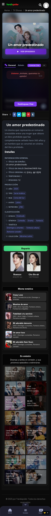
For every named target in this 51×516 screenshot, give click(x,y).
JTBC (21, 207)
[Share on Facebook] (14, 114)
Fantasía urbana (32, 228)
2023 (16, 189)
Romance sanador (14, 232)
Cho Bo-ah (34, 274)
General (12, 65)
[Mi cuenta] (46, 5)
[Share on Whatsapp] (24, 114)
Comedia (21, 220)
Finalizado (21, 216)
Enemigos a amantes (15, 228)
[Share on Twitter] (19, 114)
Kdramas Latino (26, 236)
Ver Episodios (28, 52)
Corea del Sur (19, 198)
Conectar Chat (34, 65)
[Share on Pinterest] (28, 114)
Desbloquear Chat (25, 104)
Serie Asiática (19, 193)
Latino (18, 202)
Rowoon (17, 274)
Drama (30, 220)
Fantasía (39, 220)
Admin (21, 65)
